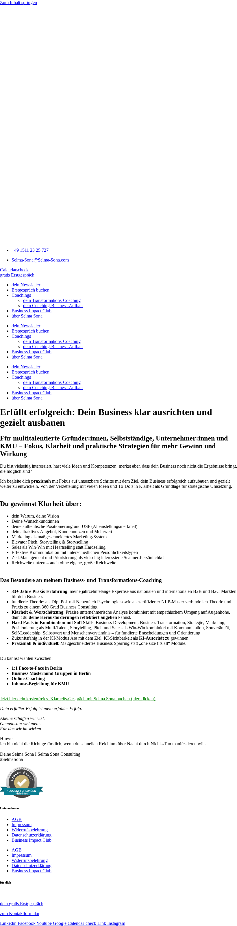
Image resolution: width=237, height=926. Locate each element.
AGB (17, 819)
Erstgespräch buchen (30, 289)
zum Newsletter (15, 893)
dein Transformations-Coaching (52, 300)
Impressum (22, 824)
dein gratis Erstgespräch (21, 903)
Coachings (21, 295)
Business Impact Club (31, 310)
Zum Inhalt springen (18, 2)
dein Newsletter (26, 284)
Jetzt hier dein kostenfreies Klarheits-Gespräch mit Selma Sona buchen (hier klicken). (78, 698)
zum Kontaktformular (19, 913)
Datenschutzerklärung (31, 834)
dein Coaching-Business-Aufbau (53, 305)
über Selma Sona (27, 315)
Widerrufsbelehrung (30, 829)
